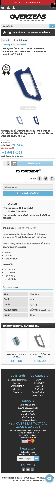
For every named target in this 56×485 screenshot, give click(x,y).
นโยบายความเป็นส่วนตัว (28, 407)
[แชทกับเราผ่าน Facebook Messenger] (49, 478)
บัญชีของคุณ (28, 417)
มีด (28, 32)
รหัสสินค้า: (6, 145)
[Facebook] (23, 469)
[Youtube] (32, 469)
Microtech (17, 389)
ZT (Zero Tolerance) (17, 379)
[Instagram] (28, 469)
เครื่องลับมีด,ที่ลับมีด (41, 32)
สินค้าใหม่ (39, 389)
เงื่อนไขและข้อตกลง (28, 404)
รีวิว (21, 228)
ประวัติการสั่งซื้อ (28, 414)
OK (52, 26)
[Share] (39, 178)
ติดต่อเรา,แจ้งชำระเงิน (28, 420)
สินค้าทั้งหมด (19, 32)
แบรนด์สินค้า (38, 395)
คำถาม (31, 228)
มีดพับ (39, 379)
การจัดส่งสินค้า (28, 410)
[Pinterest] (52, 178)
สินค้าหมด (34, 163)
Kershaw (17, 382)
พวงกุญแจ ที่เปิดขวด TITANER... (40, 355)
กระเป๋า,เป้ (39, 386)
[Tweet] (46, 178)
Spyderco (17, 392)
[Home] (4, 33)
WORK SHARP (17, 386)
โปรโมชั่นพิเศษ (38, 392)
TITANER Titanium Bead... (16, 355)
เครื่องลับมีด (38, 382)
